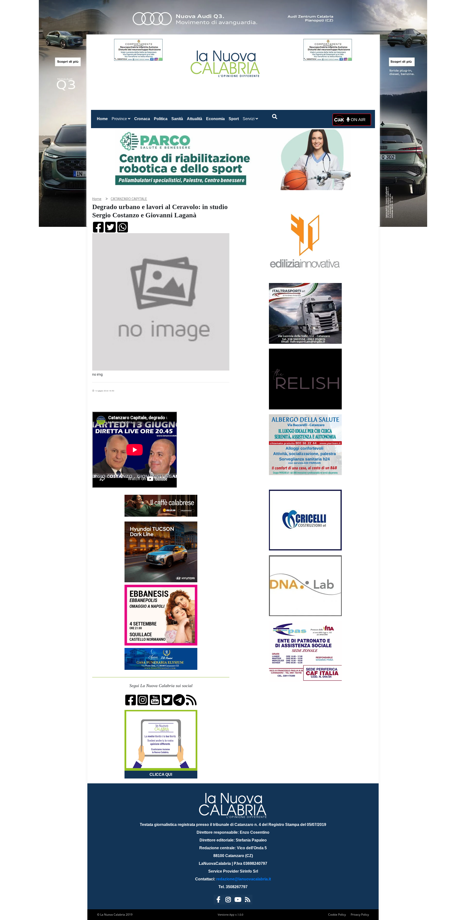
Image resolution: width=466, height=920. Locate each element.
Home (103, 118)
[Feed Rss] (247, 900)
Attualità (194, 119)
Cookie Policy (337, 914)
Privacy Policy (360, 914)
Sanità (177, 119)
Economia (215, 119)
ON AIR (358, 119)
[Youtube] (238, 900)
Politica (160, 119)
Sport (234, 119)
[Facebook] (218, 900)
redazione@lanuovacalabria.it (243, 879)
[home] (225, 62)
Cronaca (142, 119)
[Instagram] (228, 900)
